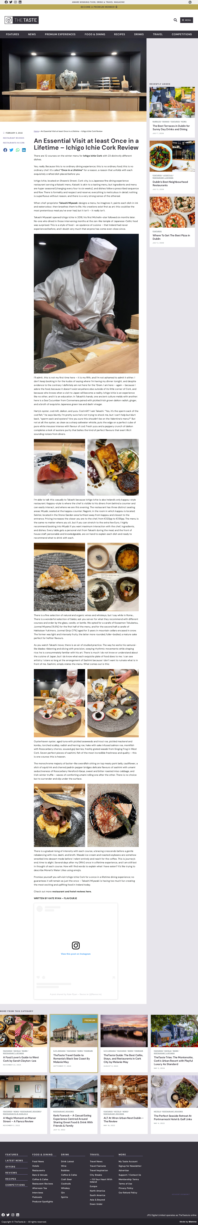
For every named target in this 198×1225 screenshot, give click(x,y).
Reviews (11, 1172)
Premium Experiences (60, 34)
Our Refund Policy (128, 1192)
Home (36, 131)
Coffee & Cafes (40, 1179)
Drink (65, 1154)
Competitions (182, 34)
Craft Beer (66, 1179)
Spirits (64, 1197)
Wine (64, 1166)
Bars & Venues (39, 1174)
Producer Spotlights (42, 1201)
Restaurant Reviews (42, 1183)
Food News (38, 1161)
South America (97, 1195)
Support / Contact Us (130, 1174)
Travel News (96, 1161)
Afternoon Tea (39, 1188)
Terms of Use (125, 1183)
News (32, 34)
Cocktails (66, 1183)
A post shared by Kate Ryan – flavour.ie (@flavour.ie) (76, 994)
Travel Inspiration (99, 1170)
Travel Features (98, 1166)
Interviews (37, 1192)
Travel (158, 34)
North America (97, 1190)
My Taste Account (128, 1161)
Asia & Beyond (97, 1199)
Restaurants (38, 1170)
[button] (175, 20)
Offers (10, 1166)
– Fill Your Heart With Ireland (101, 1180)
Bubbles (65, 1170)
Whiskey (65, 1188)
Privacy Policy (126, 1188)
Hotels (35, 1166)
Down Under (96, 1204)
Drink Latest (67, 1161)
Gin (63, 1192)
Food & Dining (95, 34)
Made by (188, 1221)
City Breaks (96, 1174)
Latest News (14, 1160)
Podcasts (37, 1197)
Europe (93, 1186)
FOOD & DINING (42, 1154)
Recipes (119, 34)
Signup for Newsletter (130, 1166)
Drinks (139, 34)
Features (12, 34)
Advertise (124, 1170)
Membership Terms (129, 1179)
